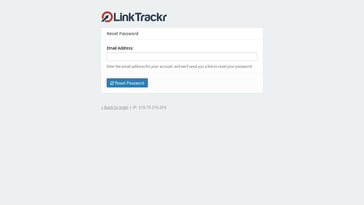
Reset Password (129, 83)
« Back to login (114, 107)
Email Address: (120, 48)
